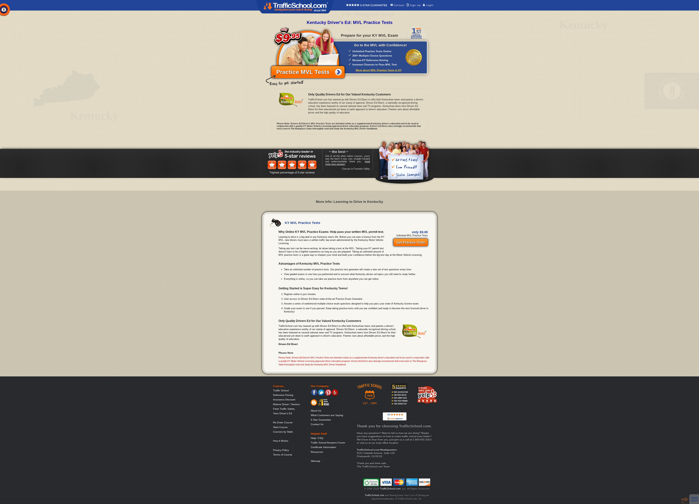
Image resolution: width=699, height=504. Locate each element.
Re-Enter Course (283, 422)
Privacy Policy (281, 450)
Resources (317, 451)
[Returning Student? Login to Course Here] (428, 8)
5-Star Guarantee (321, 419)
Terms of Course (282, 454)
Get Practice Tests (410, 242)
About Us (316, 410)
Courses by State (283, 431)
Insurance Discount (284, 399)
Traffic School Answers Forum (328, 442)
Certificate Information (323, 447)
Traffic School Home (294, 6)
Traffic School (281, 390)
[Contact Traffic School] (397, 8)
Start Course (280, 427)
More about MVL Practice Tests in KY (379, 70)
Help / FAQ (317, 438)
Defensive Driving (283, 394)
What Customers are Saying (327, 415)
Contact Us (317, 424)
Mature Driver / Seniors (286, 404)
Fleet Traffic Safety (284, 408)
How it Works (280, 440)
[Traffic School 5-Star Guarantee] (367, 8)
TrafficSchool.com (390, 488)
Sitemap (315, 460)
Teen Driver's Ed (282, 413)
